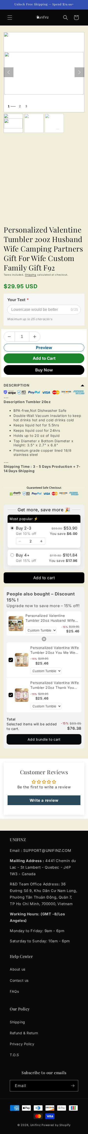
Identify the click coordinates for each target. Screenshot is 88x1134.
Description (17, 385)
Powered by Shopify (56, 1125)
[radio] (44, 531)
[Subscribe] (72, 1085)
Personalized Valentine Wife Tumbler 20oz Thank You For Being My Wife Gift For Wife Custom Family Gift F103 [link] (54, 685)
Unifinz (35, 1125)
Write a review (44, 800)
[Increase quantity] (41, 541)
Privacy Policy (22, 1044)
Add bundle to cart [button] (44, 739)
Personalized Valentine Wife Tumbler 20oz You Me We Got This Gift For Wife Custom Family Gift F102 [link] (54, 650)
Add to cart (44, 577)
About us (17, 969)
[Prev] (8, 72)
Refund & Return (24, 1033)
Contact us (19, 980)
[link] (16, 623)
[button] (9, 17)
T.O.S (14, 1055)
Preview (44, 347)
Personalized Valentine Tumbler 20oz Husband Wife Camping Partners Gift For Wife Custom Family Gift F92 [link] (52, 618)
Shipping (30, 274)
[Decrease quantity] (19, 541)
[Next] (79, 72)
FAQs (14, 991)
